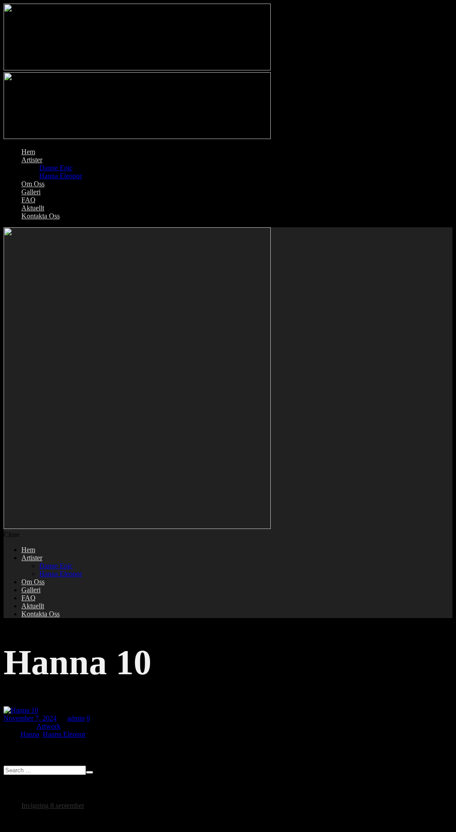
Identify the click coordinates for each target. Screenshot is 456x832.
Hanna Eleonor (64, 734)
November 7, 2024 (30, 718)
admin (76, 718)
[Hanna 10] (21, 710)
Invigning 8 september (52, 805)
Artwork (49, 726)
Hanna (29, 734)
